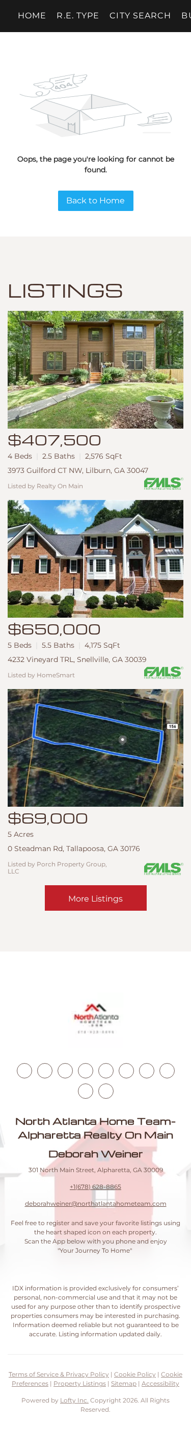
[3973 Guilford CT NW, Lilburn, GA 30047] (95, 370)
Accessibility (160, 1383)
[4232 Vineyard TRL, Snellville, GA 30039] (95, 559)
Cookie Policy (135, 1374)
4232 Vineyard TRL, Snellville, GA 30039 (77, 659)
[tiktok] (146, 1070)
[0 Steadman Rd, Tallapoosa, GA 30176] (95, 748)
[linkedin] (44, 1070)
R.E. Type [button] (78, 15)
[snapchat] (167, 1070)
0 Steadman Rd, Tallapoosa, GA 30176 (74, 848)
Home (32, 15)
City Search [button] (140, 15)
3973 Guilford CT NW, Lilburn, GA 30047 (78, 470)
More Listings (95, 899)
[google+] (106, 1091)
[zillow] (85, 1070)
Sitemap (124, 1383)
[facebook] (24, 1070)
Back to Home (95, 200)
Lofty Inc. (74, 1400)
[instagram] (106, 1070)
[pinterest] (85, 1091)
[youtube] (126, 1070)
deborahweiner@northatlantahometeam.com (96, 1203)
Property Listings (79, 1383)
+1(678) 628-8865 (95, 1187)
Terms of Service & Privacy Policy (59, 1374)
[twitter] (65, 1070)
